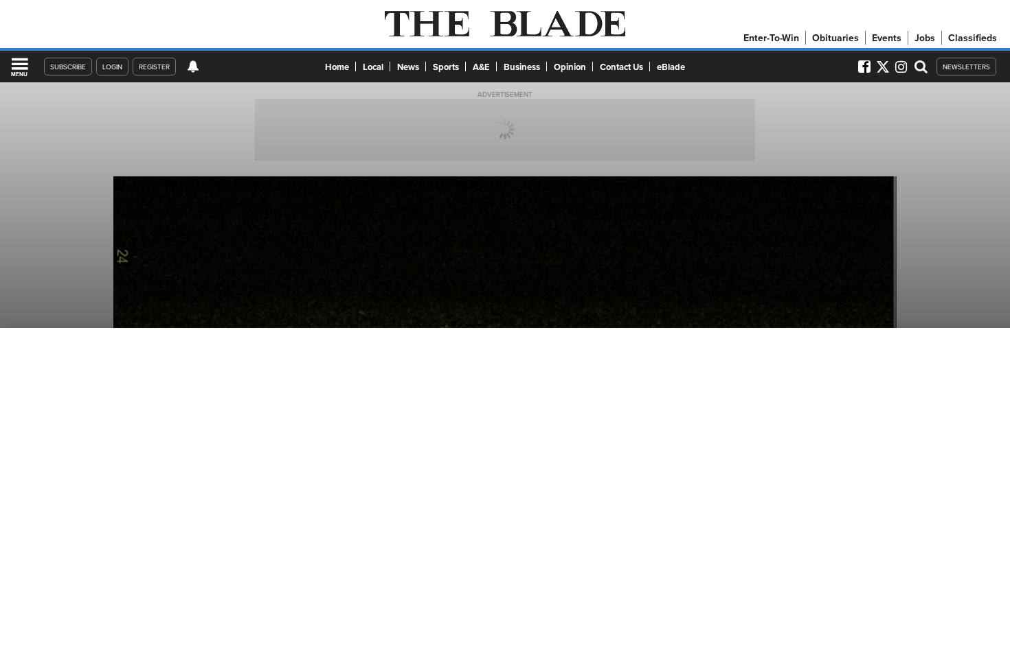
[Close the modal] (651, 34)
